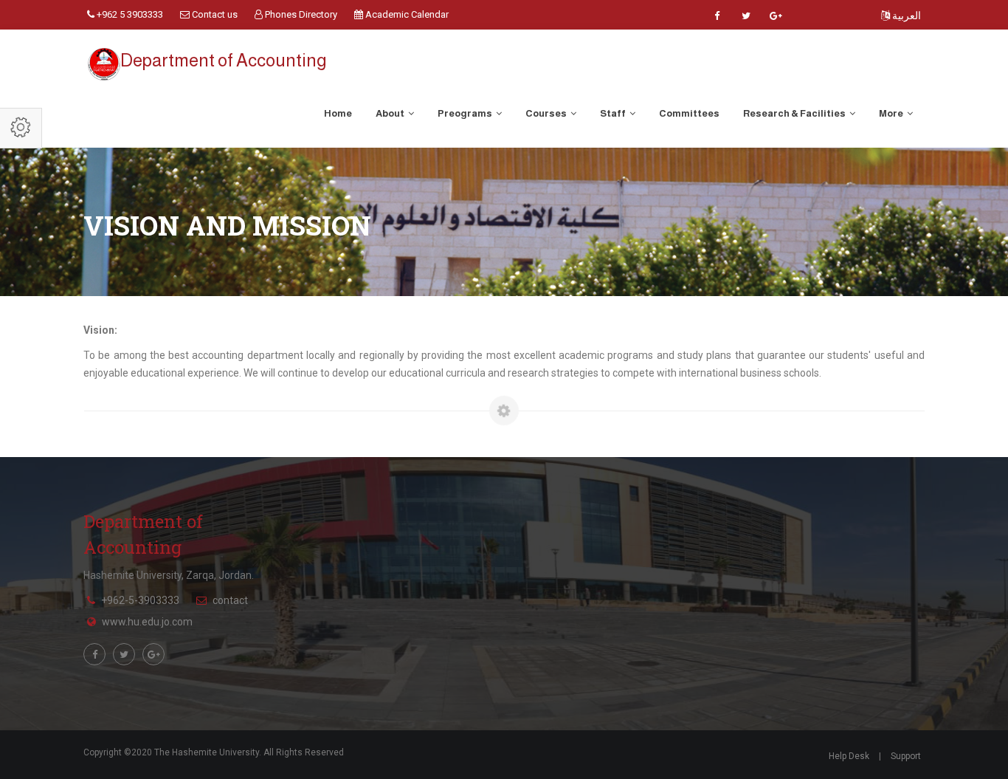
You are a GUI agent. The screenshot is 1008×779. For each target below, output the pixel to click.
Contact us (214, 14)
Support (906, 756)
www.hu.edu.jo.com (147, 622)
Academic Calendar (406, 14)
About (391, 113)
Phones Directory (300, 14)
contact (230, 600)
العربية (905, 15)
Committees (689, 113)
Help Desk (849, 756)
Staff (613, 113)
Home (338, 113)
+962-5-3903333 (140, 600)
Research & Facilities (795, 113)
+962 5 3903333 (128, 14)
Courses (546, 113)
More (892, 113)
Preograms (466, 113)
